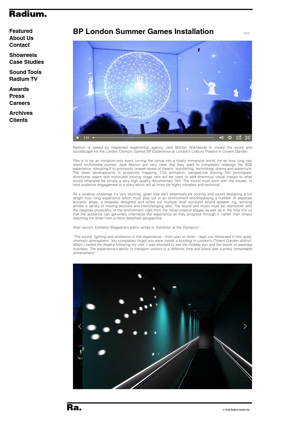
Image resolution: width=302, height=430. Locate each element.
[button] (79, 326)
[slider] (153, 137)
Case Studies (26, 62)
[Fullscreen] (247, 137)
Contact (19, 45)
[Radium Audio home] (44, 21)
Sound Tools (25, 72)
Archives (21, 113)
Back (247, 33)
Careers (19, 103)
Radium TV (23, 79)
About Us (21, 38)
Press (17, 96)
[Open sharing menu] (238, 137)
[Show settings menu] (230, 137)
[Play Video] (77, 137)
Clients (18, 120)
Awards (19, 89)
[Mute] (221, 137)
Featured (20, 31)
